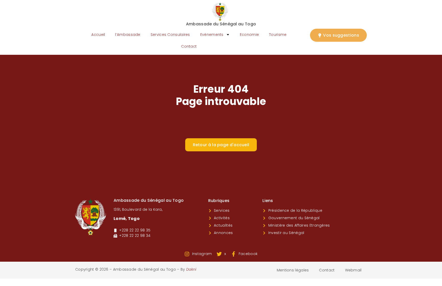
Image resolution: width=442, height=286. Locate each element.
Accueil (98, 34)
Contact (189, 46)
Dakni (191, 269)
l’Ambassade (127, 34)
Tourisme (277, 34)
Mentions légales (293, 270)
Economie (249, 34)
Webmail (353, 270)
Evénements (212, 34)
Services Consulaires (170, 34)
